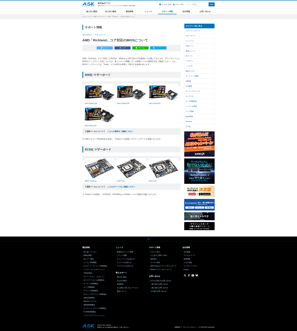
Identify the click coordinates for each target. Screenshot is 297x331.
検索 (211, 4)
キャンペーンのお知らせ (126, 259)
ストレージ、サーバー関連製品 (95, 308)
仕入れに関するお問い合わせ (160, 281)
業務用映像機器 (89, 305)
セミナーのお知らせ (124, 262)
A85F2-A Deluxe (91, 181)
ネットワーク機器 (192, 76)
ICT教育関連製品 (90, 312)
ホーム (84, 16)
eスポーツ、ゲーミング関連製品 (95, 266)
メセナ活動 (188, 262)
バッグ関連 (190, 111)
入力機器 (189, 86)
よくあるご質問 (166, 4)
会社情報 (186, 11)
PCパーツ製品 (89, 259)
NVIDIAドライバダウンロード (161, 269)
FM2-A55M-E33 (90, 126)
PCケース (189, 56)
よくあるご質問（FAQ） (159, 255)
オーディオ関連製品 (91, 283)
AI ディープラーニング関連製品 (95, 294)
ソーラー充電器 (191, 106)
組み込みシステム (90, 301)
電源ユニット (190, 51)
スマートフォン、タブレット (94, 276)
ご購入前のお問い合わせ (159, 284)
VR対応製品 (88, 273)
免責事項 (177, 327)
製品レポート (122, 291)
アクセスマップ (189, 255)
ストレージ (190, 41)
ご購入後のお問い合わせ (159, 288)
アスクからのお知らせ (125, 266)
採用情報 (187, 259)
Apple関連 (189, 116)
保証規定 (153, 259)
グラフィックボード (193, 31)
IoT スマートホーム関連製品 (94, 280)
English (186, 269)
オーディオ (190, 96)
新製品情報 (88, 255)
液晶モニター (190, 71)
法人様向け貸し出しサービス (127, 288)
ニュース (148, 11)
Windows (189, 121)
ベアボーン (190, 61)
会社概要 (187, 252)
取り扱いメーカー (90, 252)
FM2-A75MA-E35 (123, 103)
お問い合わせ (205, 11)
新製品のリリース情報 (125, 252)
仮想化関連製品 (89, 298)
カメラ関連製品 (191, 101)
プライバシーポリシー (190, 327)
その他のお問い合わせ (158, 291)
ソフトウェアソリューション (94, 315)
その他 (188, 126)
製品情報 (129, 11)
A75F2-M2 (120, 181)
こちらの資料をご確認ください (120, 131)
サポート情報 (167, 11)
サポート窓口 (179, 4)
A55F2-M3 (153, 181)
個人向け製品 (91, 11)
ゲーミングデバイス (193, 91)
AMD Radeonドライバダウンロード (163, 266)
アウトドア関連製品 (91, 291)
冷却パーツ (190, 46)
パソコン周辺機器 (90, 262)
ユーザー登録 (155, 262)
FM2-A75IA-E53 (155, 103)
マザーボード (102, 16)
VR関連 (188, 81)
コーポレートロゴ (190, 266)
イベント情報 (122, 255)
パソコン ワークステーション (94, 269)
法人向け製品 (110, 11)
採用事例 (120, 284)
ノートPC (189, 66)
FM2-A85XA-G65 (91, 103)
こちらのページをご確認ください (121, 187)
